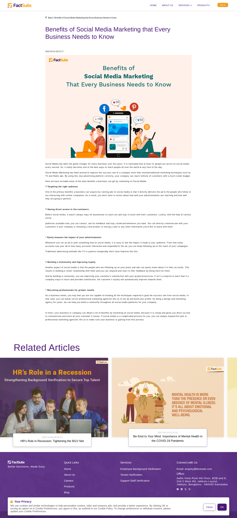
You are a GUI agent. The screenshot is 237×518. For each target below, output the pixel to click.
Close (209, 507)
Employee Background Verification (140, 468)
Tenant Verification (131, 474)
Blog (66, 492)
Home (153, 5)
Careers (68, 480)
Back (50, 18)
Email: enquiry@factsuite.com (194, 468)
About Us (69, 474)
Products (203, 5)
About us (167, 5)
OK (222, 507)
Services (184, 5)
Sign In (223, 5)
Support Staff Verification (135, 480)
